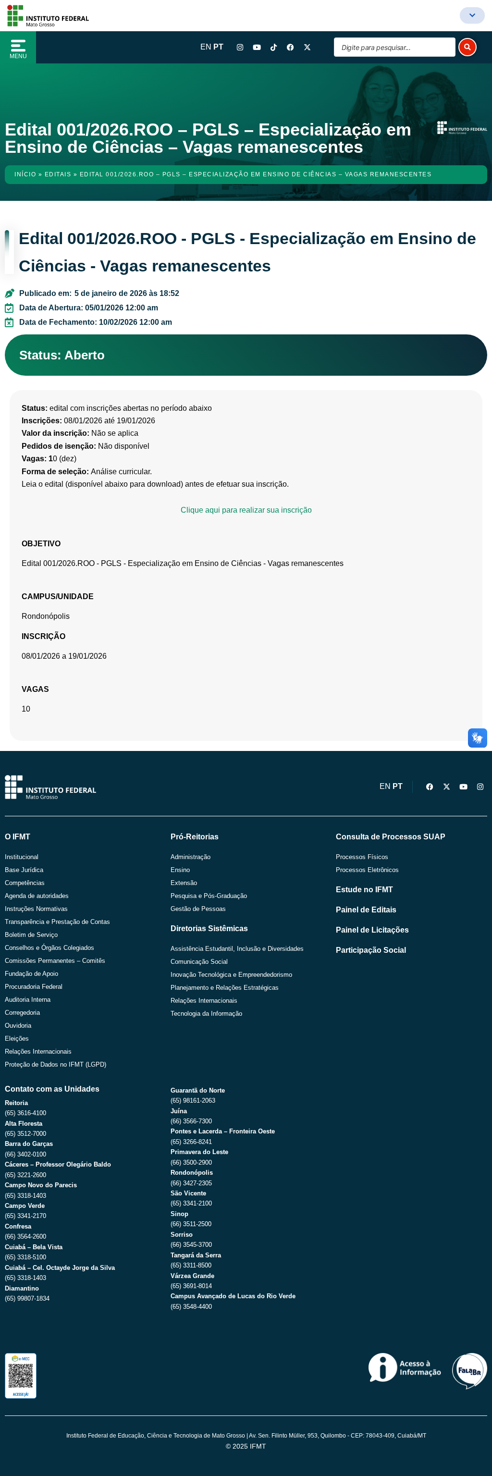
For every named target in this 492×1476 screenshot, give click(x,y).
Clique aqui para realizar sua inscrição (246, 510)
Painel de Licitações (372, 930)
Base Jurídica (24, 869)
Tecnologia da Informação (206, 1013)
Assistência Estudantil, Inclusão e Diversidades (237, 948)
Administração (190, 857)
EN (205, 47)
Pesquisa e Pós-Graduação (209, 895)
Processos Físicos (362, 857)
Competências (25, 882)
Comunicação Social (199, 961)
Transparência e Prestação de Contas (57, 921)
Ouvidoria (18, 1025)
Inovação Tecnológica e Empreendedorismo (231, 974)
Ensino (180, 869)
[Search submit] (467, 47)
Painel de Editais (366, 910)
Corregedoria (22, 1012)
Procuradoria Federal (33, 986)
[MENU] (18, 45)
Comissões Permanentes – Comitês (55, 960)
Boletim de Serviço (31, 934)
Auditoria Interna (27, 999)
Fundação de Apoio (31, 973)
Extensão (184, 882)
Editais (58, 174)
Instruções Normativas (36, 908)
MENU (18, 56)
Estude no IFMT (364, 890)
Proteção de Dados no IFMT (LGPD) (55, 1064)
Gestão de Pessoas (198, 908)
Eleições (17, 1038)
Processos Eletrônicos (367, 869)
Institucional (21, 857)
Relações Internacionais (38, 1051)
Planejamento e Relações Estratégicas (225, 987)
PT (218, 47)
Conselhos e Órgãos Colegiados (49, 947)
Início (25, 174)
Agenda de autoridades (37, 895)
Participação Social (371, 950)
